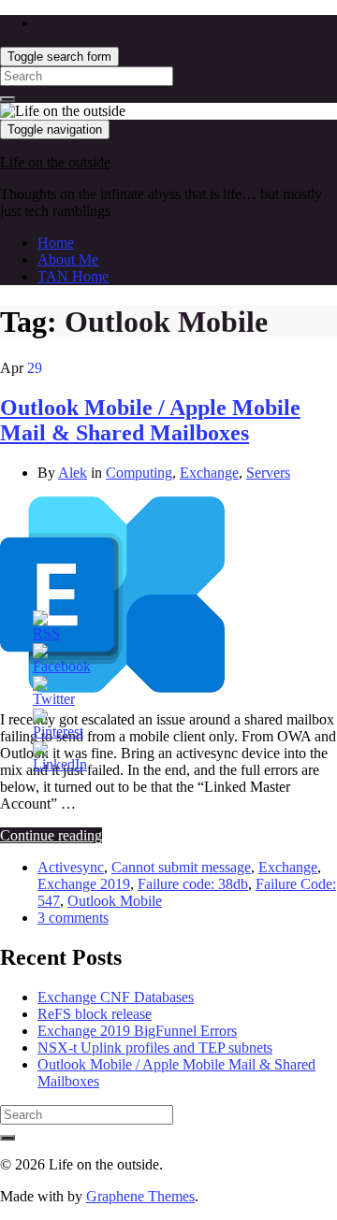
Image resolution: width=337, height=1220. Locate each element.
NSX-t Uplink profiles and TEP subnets (154, 1047)
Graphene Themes (140, 1196)
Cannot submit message (181, 867)
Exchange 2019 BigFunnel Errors (137, 1031)
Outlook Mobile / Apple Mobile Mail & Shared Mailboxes (150, 420)
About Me (67, 259)
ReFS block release (94, 1014)
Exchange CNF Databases (115, 997)
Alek (72, 473)
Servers (268, 473)
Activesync (70, 867)
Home (55, 243)
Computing (139, 473)
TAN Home (73, 276)
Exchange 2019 (83, 884)
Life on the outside (55, 162)
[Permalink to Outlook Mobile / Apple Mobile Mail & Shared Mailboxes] (112, 688)
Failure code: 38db (193, 884)
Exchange (209, 473)
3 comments (73, 918)
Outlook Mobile (114, 901)
